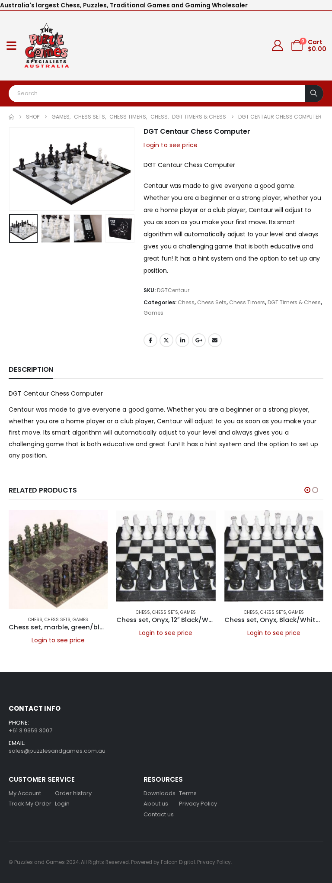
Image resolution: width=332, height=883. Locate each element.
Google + (199, 340)
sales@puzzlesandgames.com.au (57, 751)
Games (153, 312)
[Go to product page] (58, 559)
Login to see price (171, 145)
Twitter (166, 340)
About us (156, 803)
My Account (25, 793)
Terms (188, 793)
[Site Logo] (47, 46)
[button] (19, 168)
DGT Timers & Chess (294, 302)
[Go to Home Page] (11, 117)
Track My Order (30, 803)
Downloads (160, 793)
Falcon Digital (178, 862)
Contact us (159, 814)
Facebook (150, 340)
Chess (186, 302)
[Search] (314, 93)
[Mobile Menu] (11, 45)
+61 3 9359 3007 (30, 730)
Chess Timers (247, 302)
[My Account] (277, 45)
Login (62, 803)
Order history (73, 793)
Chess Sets (212, 302)
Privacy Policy (198, 803)
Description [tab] (31, 369)
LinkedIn (182, 340)
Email (215, 340)
